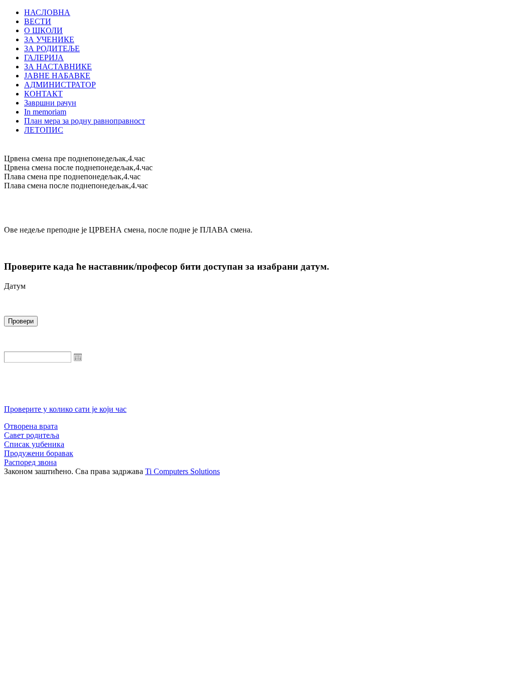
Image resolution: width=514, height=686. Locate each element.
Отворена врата (31, 426)
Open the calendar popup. (77, 357)
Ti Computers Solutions (182, 471)
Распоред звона (30, 462)
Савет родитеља (31, 435)
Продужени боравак (38, 453)
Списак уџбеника (34, 444)
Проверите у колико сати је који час (65, 409)
